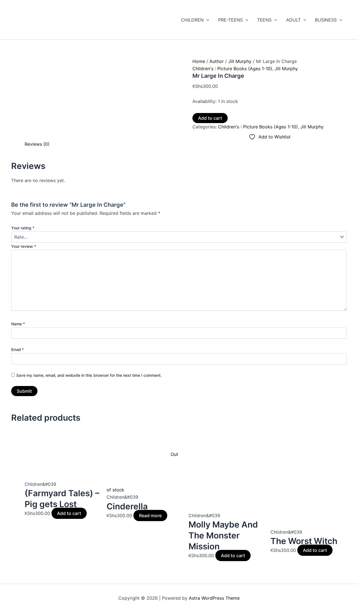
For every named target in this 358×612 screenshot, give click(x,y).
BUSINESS (326, 20)
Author (216, 61)
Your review (23, 246)
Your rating (22, 227)
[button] (206, 20)
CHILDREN (192, 20)
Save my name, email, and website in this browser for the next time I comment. (89, 375)
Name (18, 323)
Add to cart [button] (69, 513)
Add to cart (210, 118)
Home (198, 61)
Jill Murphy (239, 61)
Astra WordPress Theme (214, 598)
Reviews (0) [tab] (37, 144)
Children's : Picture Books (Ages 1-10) (232, 68)
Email (17, 349)
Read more (150, 515)
